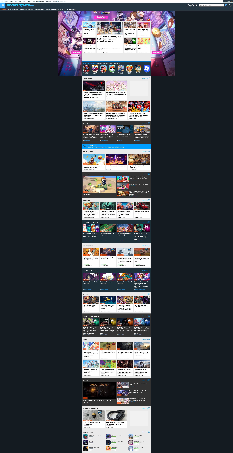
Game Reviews (88, 246)
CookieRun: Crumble (39, 9)
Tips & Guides (36, 1)
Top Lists (86, 294)
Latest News (87, 78)
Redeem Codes (22, 1)
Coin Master (62, 9)
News (16, 1)
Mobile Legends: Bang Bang (52, 9)
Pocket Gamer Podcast (91, 316)
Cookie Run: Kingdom (13, 9)
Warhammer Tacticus (71, 9)
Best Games (48, 1)
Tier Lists (29, 1)
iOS (2, 1)
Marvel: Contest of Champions (26, 9)
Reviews (55, 1)
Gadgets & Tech (61, 1)
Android (6, 1)
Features (42, 1)
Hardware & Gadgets (90, 408)
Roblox (11, 1)
